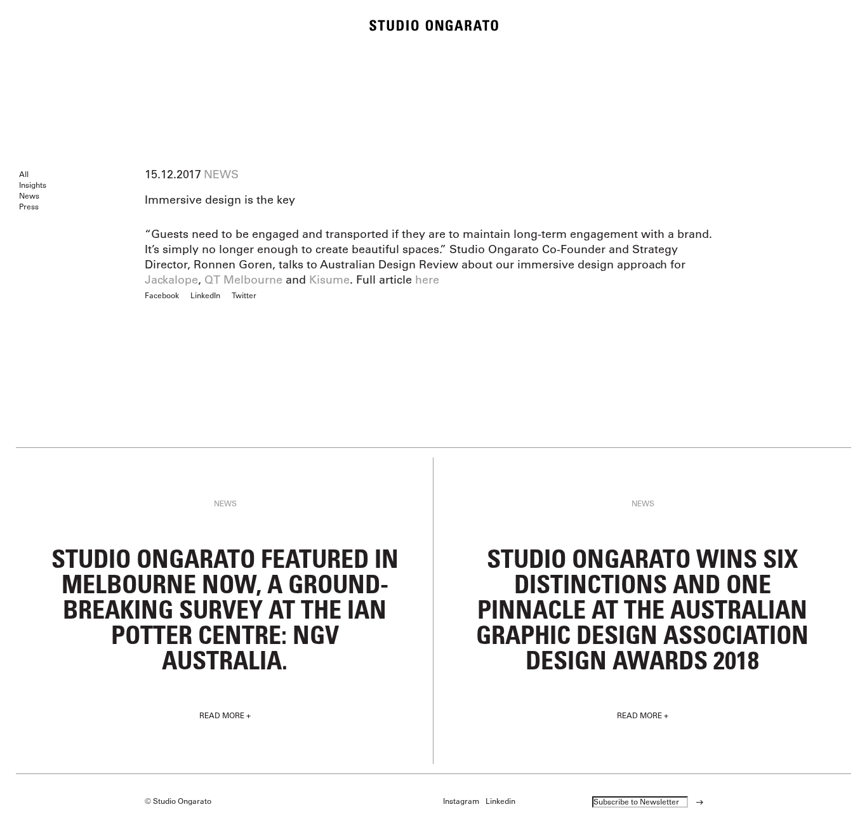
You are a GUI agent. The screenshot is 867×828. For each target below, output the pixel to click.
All (24, 174)
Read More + (225, 715)
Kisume (329, 280)
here (427, 280)
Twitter (244, 295)
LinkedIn (205, 295)
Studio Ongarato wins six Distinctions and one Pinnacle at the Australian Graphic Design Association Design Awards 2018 (642, 608)
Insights (32, 185)
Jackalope (171, 280)
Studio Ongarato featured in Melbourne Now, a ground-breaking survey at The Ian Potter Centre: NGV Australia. (225, 608)
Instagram (461, 801)
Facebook (162, 295)
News (29, 195)
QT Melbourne (243, 280)
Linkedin (500, 801)
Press (29, 206)
